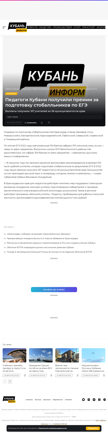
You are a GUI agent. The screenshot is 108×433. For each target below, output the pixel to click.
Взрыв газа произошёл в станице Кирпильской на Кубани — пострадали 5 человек (66, 368)
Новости (32, 27)
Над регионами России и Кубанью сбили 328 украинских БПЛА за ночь (93, 368)
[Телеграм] (104, 399)
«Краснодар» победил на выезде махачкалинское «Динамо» (39, 234)
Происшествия (62, 27)
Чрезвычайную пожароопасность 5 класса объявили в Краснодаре (42, 238)
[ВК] (89, 399)
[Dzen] (94, 399)
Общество (45, 27)
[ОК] (99, 399)
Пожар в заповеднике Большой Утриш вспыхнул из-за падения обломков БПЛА (49, 252)
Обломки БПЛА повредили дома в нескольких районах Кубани (40, 247)
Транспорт (88, 27)
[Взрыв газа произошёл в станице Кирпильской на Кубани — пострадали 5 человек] (67, 355)
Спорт (77, 27)
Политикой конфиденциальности (52, 428)
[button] (93, 428)
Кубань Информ (12, 89)
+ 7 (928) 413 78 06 (59, 424)
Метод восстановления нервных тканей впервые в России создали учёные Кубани (51, 243)
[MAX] (83, 399)
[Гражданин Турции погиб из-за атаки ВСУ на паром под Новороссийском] (41, 355)
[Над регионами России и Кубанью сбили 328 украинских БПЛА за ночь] (93, 355)
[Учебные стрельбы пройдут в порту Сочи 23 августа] (14, 355)
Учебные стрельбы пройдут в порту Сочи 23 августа (14, 368)
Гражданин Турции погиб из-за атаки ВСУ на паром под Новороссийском (40, 368)
